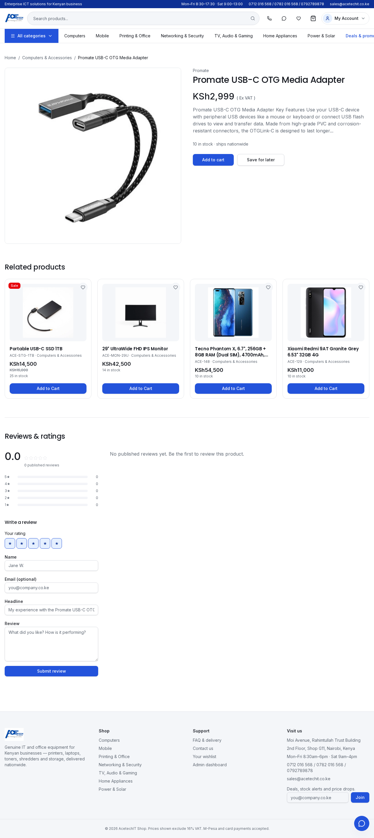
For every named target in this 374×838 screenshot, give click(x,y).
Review (12, 623)
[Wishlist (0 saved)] (298, 18)
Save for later (261, 159)
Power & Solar (321, 35)
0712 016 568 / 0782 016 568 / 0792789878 (286, 4)
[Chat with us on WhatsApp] (361, 823)
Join (360, 797)
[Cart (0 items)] (313, 18)
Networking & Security (182, 35)
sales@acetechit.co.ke (349, 4)
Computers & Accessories (47, 57)
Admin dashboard (210, 764)
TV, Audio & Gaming (233, 35)
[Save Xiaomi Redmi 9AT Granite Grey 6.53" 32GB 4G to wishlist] (361, 287)
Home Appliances (280, 35)
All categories (32, 35)
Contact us (203, 748)
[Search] (252, 18)
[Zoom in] (93, 156)
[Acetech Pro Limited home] (14, 18)
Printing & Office (135, 35)
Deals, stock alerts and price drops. (321, 788)
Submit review (51, 671)
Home (10, 57)
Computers (74, 35)
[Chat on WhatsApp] (284, 18)
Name (11, 556)
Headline (14, 601)
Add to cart (213, 159)
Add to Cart (48, 388)
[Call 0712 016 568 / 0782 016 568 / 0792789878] (269, 18)
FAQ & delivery (207, 740)
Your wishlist (204, 756)
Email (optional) (21, 579)
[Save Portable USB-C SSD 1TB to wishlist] (83, 287)
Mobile (102, 35)
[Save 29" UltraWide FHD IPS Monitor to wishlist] (175, 287)
